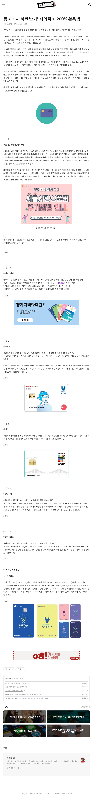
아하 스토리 (8, 678)
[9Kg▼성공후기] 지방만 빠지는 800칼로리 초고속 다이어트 (22, 694)
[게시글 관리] (13, 669)
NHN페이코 (8, 239)
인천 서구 (31, 77)
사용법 (6, 252)
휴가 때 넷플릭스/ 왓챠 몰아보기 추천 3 (16, 683)
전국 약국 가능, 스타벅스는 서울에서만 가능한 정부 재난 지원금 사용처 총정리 (26, 698)
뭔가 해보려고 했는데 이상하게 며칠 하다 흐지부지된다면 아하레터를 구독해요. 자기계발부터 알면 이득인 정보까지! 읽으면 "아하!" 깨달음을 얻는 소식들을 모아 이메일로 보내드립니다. (43, 762)
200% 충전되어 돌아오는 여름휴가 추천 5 (16, 687)
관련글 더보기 (85, 706)
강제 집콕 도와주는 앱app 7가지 (14, 691)
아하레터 (11, 758)
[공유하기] (10, 669)
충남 (59, 77)
